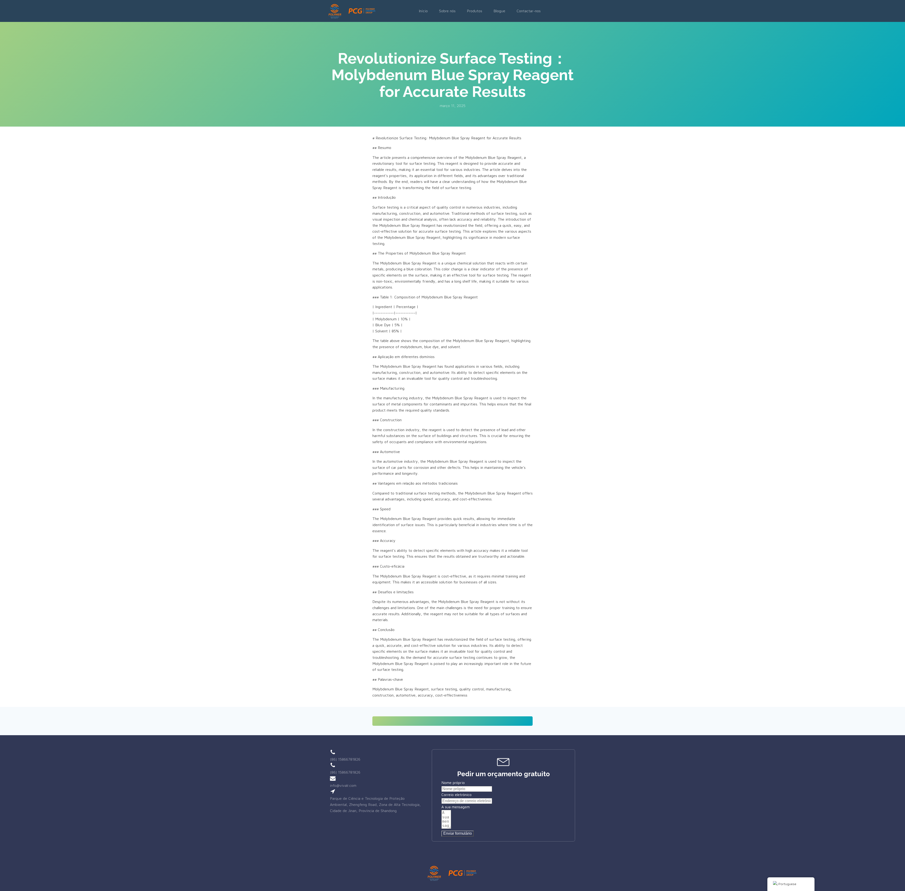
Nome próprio (453, 782)
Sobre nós (447, 11)
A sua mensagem (455, 807)
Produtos (474, 11)
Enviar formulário (457, 833)
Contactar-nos (529, 11)
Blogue (499, 11)
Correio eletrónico (456, 794)
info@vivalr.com (343, 785)
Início (423, 11)
